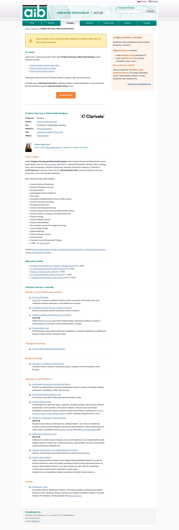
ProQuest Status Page (40, 328)
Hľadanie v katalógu (127, 8)
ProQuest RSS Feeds (40, 297)
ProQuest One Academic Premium (38, 253)
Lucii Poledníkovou (89, 430)
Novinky (51, 23)
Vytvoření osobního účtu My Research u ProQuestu (51, 315)
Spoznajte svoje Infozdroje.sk (139, 84)
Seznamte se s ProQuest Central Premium (48, 364)
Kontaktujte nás (66, 95)
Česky (143, 2)
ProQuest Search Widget (41, 457)
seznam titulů (45, 243)
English (155, 2)
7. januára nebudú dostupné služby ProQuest (47, 278)
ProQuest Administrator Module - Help (46, 395)
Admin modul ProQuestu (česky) (44, 434)
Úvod (32, 23)
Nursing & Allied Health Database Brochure (48, 349)
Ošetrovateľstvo (43, 136)
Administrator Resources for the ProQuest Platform (51, 384)
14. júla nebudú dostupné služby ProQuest (46, 275)
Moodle (87, 453)
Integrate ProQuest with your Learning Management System (55, 450)
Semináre (89, 23)
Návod (34, 300)
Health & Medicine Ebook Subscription (44, 65)
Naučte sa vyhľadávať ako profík (42, 272)
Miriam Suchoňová (53, 147)
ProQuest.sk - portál (39, 487)
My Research (47, 321)
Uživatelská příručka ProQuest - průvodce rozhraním (52, 308)
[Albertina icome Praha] (138, 2)
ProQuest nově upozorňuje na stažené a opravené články (52, 266)
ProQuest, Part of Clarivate (47, 122)
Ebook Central (46, 414)
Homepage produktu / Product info (50, 132)
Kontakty (147, 23)
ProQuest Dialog (58, 414)
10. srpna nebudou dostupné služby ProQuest (47, 269)
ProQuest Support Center (41, 402)
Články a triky (108, 23)
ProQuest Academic (44, 129)
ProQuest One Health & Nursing (42, 71)
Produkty (34, 29)
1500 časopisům (50, 164)
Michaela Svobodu (65, 430)
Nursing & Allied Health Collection (43, 68)
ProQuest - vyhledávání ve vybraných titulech (49, 418)
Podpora (127, 23)
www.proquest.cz (75, 496)
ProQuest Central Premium (93, 250)
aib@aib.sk (35, 521)
